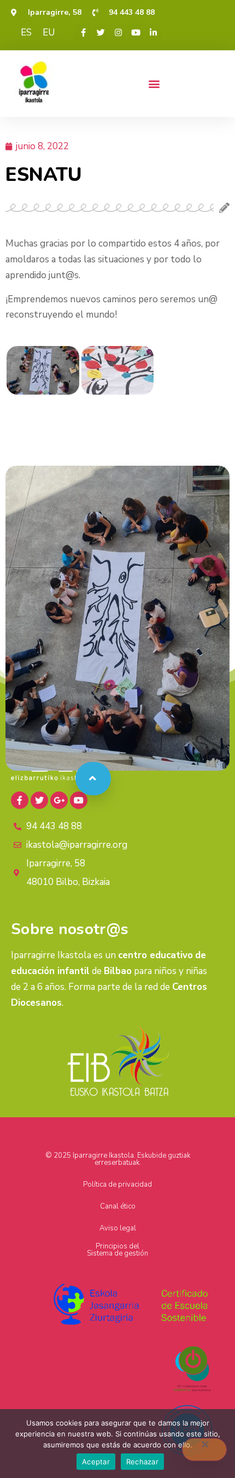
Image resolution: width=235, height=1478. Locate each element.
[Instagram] (118, 32)
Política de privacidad (117, 1184)
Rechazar (142, 1461)
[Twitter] (100, 32)
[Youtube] (135, 32)
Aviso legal (117, 1228)
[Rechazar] (204, 1449)
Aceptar (96, 1461)
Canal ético (118, 1206)
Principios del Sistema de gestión (117, 1249)
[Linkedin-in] (153, 32)
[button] (154, 83)
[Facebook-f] (83, 32)
